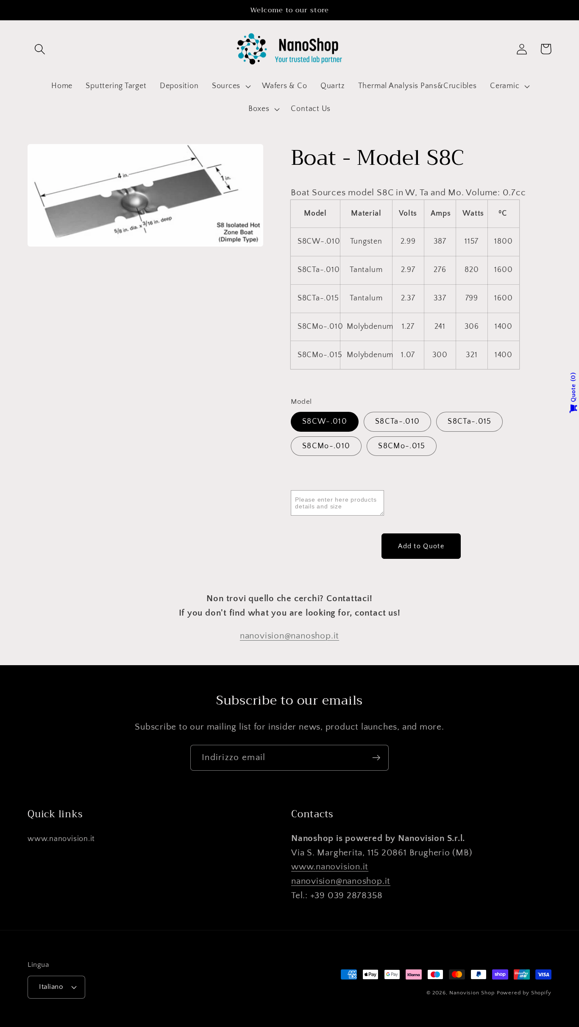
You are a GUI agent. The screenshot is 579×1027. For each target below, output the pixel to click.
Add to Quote (421, 546)
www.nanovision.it (61, 839)
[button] (40, 49)
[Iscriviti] (376, 758)
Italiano (51, 987)
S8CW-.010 (324, 421)
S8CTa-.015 (469, 421)
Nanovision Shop (472, 993)
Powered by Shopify (524, 993)
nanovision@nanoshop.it (289, 636)
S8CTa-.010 (397, 421)
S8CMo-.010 (326, 446)
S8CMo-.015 (401, 446)
